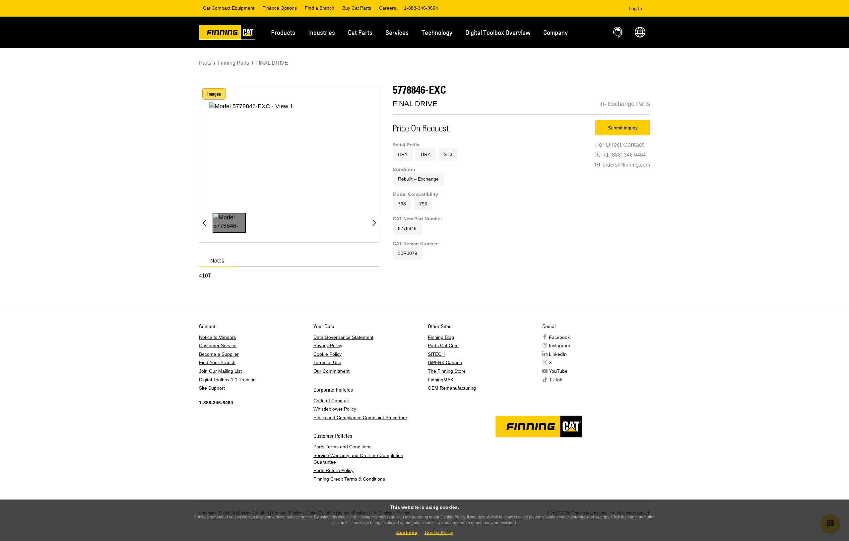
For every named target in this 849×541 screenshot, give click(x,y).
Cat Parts (360, 32)
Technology (437, 32)
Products (283, 32)
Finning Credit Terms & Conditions (349, 479)
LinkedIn (558, 354)
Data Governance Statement (343, 337)
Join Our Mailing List (220, 371)
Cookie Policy (327, 354)
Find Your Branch (217, 362)
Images (214, 94)
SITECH (436, 354)
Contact (618, 32)
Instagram (559, 345)
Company (555, 32)
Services (397, 32)
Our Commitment (331, 371)
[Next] (374, 223)
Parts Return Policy (333, 470)
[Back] (204, 223)
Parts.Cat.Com (443, 345)
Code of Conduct (331, 400)
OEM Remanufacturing (452, 388)
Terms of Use (327, 362)
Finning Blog (441, 337)
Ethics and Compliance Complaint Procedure (360, 417)
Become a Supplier (219, 354)
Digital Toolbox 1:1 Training (227, 379)
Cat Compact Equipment (228, 8)
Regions (640, 32)
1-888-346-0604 (421, 8)
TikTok (555, 379)
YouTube (558, 371)
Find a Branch (319, 8)
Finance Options (279, 8)
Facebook (559, 337)
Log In (635, 8)
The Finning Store (447, 371)
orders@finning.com (626, 165)
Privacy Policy (327, 345)
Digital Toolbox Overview (497, 32)
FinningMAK (440, 379)
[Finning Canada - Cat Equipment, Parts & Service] (227, 33)
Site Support (212, 388)
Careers (387, 8)
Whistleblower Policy (334, 409)
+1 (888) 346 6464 (624, 155)
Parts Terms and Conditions (342, 446)
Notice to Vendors (217, 337)
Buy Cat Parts (356, 8)
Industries (321, 32)
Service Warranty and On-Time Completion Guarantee (358, 459)
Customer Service (217, 345)
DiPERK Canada (445, 362)
